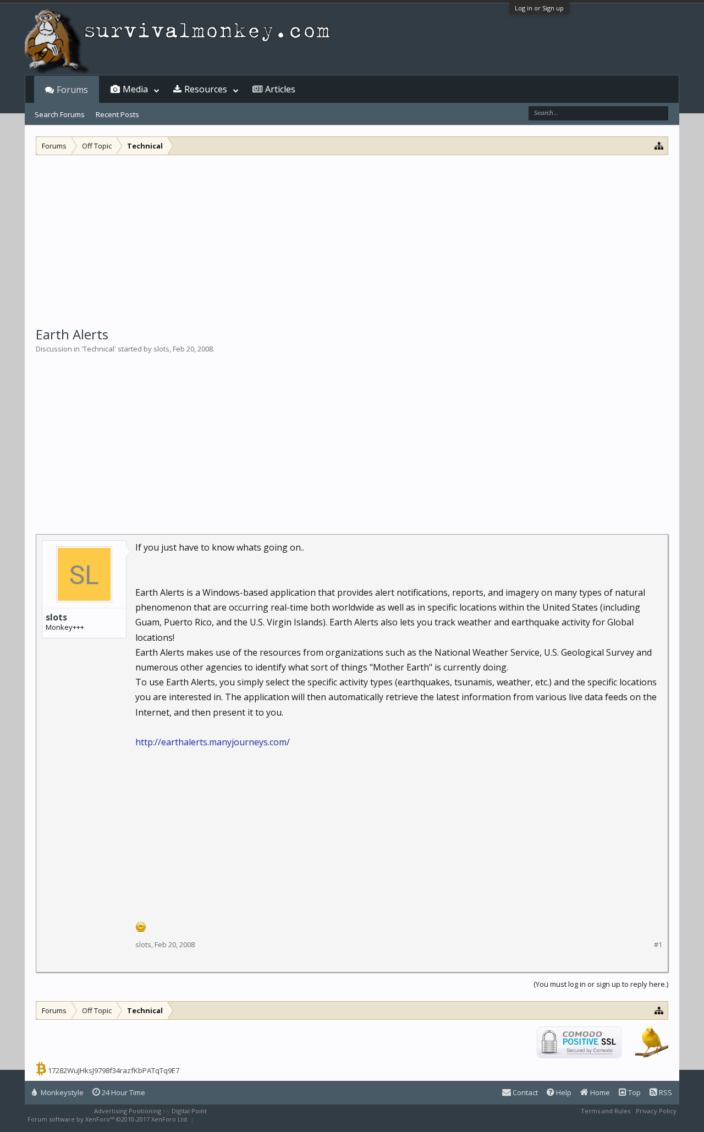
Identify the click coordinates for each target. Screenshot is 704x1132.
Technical (98, 349)
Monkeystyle (61, 1092)
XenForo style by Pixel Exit (234, 1119)
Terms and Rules (605, 1111)
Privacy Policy (656, 1111)
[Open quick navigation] (659, 145)
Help (562, 1092)
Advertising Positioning (127, 1111)
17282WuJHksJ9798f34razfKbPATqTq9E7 (113, 1070)
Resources (205, 89)
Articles (280, 89)
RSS (664, 1092)
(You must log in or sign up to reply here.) (601, 984)
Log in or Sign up (539, 8)
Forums (72, 90)
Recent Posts (117, 114)
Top (633, 1092)
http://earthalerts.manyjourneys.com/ (212, 742)
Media (135, 89)
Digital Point (189, 1111)
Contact (524, 1092)
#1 (658, 944)
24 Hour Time (122, 1092)
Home (599, 1092)
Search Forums (60, 114)
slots (161, 349)
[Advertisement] (352, 238)
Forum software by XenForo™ (108, 1119)
